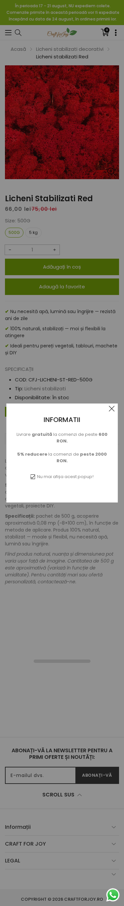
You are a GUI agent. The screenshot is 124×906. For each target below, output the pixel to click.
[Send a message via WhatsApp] (113, 895)
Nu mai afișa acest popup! (65, 476)
